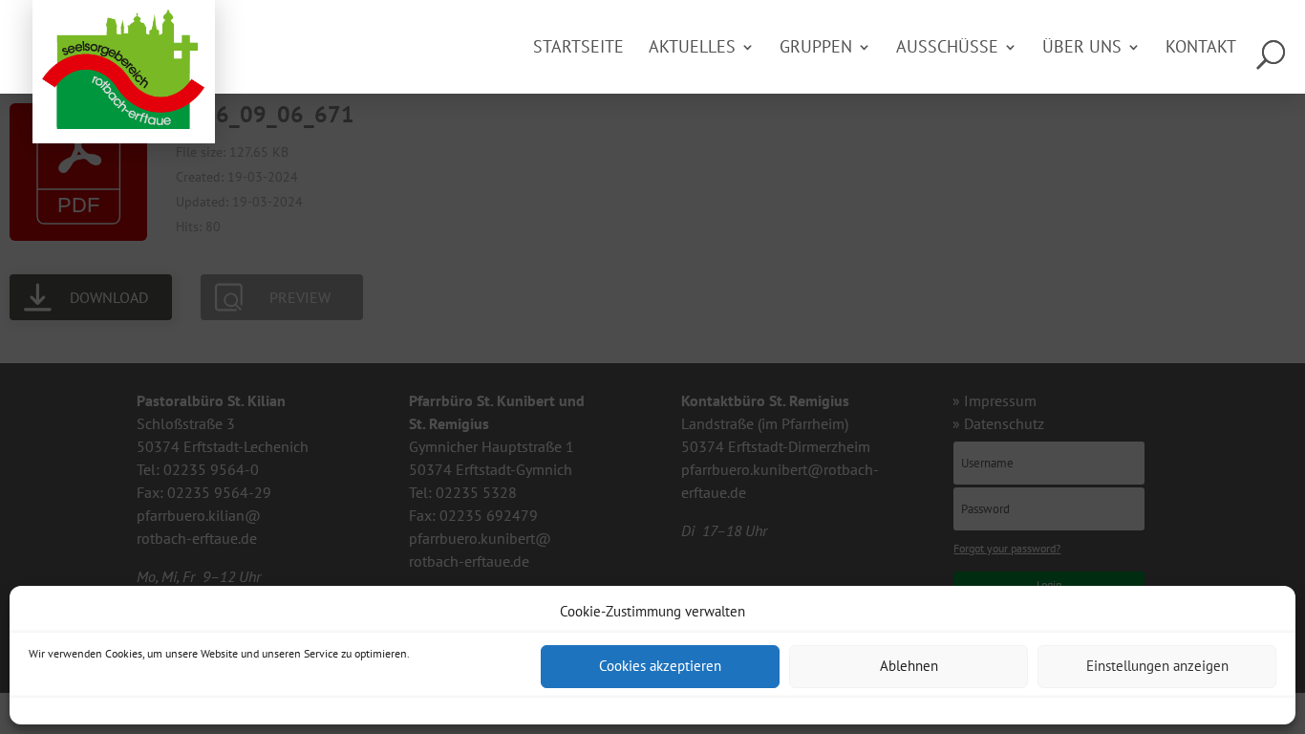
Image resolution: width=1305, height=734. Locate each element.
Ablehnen (909, 667)
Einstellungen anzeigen (1157, 667)
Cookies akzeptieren (660, 667)
